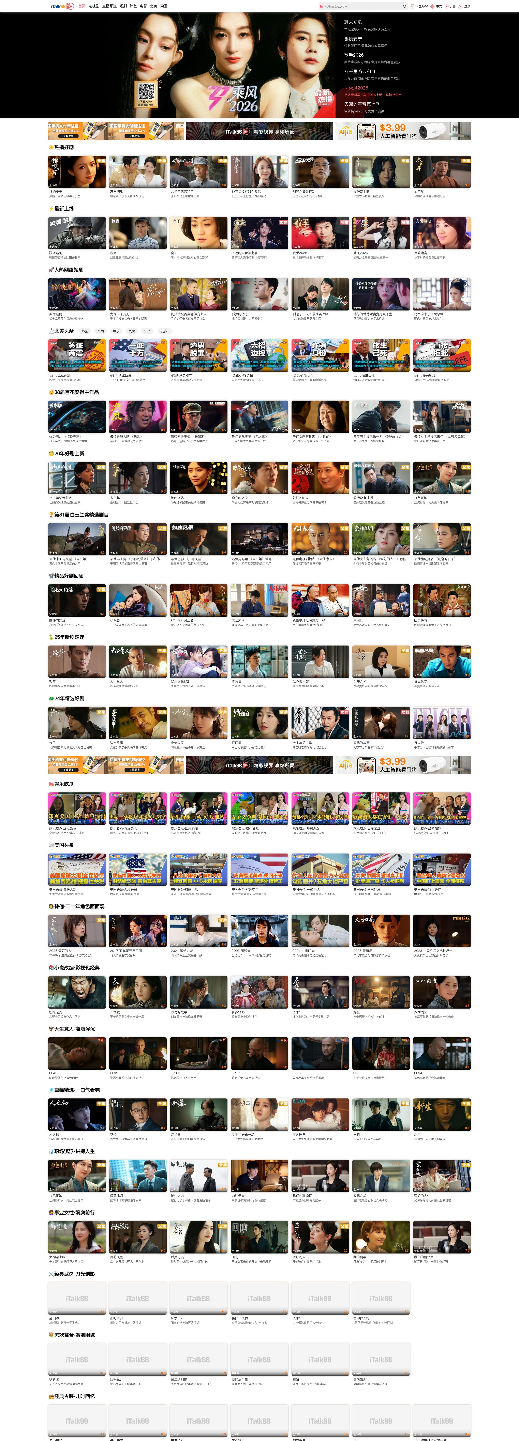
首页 (82, 6)
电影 (143, 6)
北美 (153, 6)
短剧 (123, 6)
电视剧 (93, 6)
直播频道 (109, 6)
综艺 (133, 6)
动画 (163, 6)
